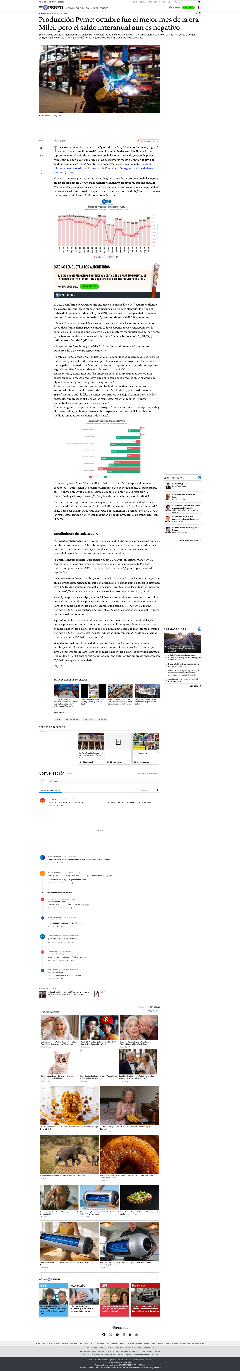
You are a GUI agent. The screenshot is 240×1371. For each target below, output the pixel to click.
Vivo (189, 1344)
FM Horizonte (149, 1347)
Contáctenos (110, 1355)
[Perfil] (54, 1279)
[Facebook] (103, 1334)
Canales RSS (85, 1355)
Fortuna (111, 1347)
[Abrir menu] (40, 7)
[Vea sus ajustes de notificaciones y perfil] (198, 7)
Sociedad (104, 8)
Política (86, 8)
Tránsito (155, 1355)
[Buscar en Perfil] (199, 2)
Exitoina (175, 1344)
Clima (93, 1344)
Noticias (142, 2)
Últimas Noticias (73, 8)
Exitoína (157, 2)
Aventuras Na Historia (114, 1351)
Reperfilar (122, 1344)
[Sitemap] (136, 1335)
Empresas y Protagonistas (146, 1344)
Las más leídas (175, 629)
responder (51, 805)
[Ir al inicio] (53, 7)
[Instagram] (124, 1334)
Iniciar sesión (143, 773)
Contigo (101, 1351)
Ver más (194, 686)
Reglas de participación (141, 1355)
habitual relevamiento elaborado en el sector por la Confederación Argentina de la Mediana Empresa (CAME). (103, 168)
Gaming (183, 1344)
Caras (149, 2)
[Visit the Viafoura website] (155, 1007)
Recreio (149, 1351)
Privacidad (120, 1355)
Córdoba (113, 1344)
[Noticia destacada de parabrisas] (145, 1286)
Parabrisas (120, 1347)
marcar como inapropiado (154, 807)
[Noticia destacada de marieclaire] (84, 1286)
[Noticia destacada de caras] (114, 1286)
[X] (110, 1334)
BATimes (139, 1347)
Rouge (128, 1347)
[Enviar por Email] (41, 163)
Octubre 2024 (88, 719)
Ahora (38, 1344)
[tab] (50, 790)
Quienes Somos (97, 1355)
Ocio (107, 1344)
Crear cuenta (153, 773)
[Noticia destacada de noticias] (53, 1286)
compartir (144, 805)
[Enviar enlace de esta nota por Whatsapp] (41, 155)
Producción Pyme (72, 719)
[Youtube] (117, 1335)
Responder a (56, 901)
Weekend (103, 1347)
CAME (58, 719)
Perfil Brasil (166, 2)
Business (134, 2)
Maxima (157, 1351)
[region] (99, 890)
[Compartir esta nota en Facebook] (41, 140)
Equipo (128, 1355)
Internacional (84, 1344)
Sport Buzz (141, 1351)
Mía (133, 1347)
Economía (65, 1344)
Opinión (94, 8)
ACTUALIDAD (44, 13)
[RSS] (130, 1335)
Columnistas (174, 477)
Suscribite (188, 8)
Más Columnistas (189, 540)
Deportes (100, 1344)
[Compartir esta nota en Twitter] (41, 148)
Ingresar (176, 7)
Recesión (102, 719)
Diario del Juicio (198, 1344)
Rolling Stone (129, 1351)
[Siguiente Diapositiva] (158, 750)
